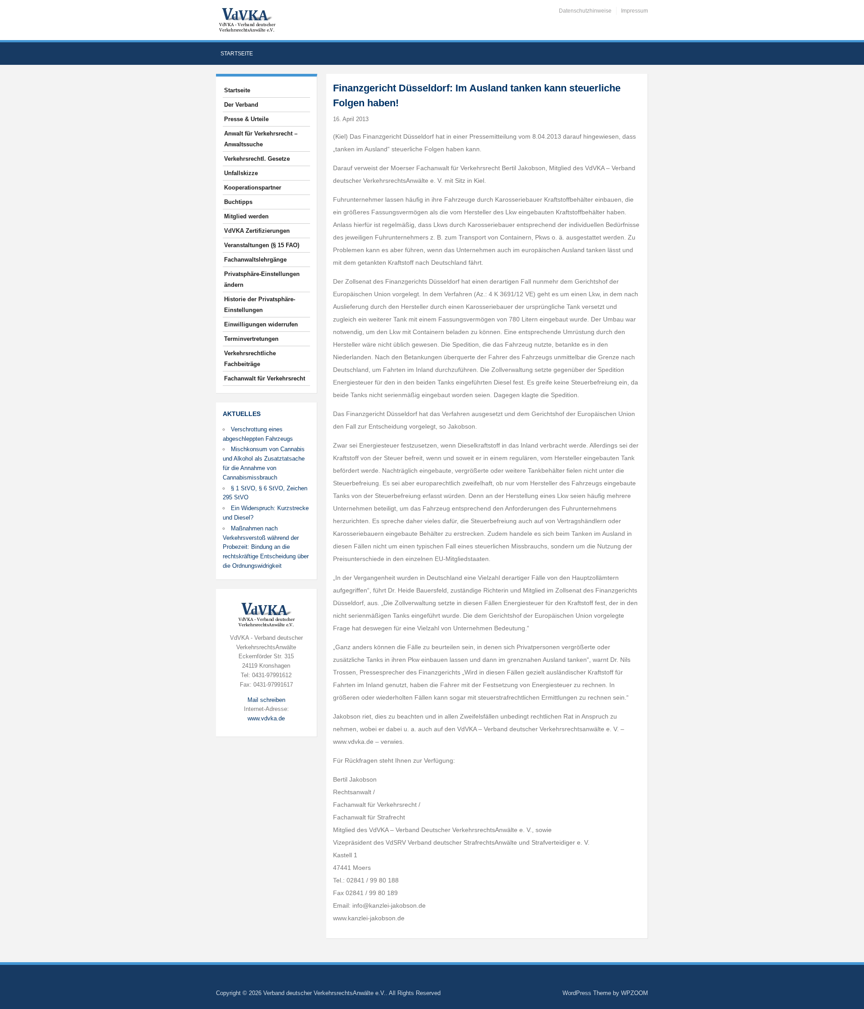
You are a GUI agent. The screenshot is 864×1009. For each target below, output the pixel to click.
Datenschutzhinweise (585, 11)
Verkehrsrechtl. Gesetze (257, 158)
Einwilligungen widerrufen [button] (261, 324)
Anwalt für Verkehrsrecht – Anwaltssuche (260, 139)
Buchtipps (238, 202)
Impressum (634, 11)
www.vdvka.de (266, 718)
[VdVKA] (247, 19)
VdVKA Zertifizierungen (257, 230)
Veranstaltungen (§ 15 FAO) (261, 245)
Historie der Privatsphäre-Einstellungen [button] (259, 304)
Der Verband (241, 104)
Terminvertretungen (251, 338)
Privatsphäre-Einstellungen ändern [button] (262, 279)
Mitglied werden (246, 216)
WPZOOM (634, 993)
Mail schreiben (266, 700)
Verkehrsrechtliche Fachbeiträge (250, 358)
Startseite (236, 53)
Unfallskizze (241, 173)
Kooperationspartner (252, 187)
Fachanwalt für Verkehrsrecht (264, 378)
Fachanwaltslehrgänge (255, 259)
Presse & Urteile (246, 119)
